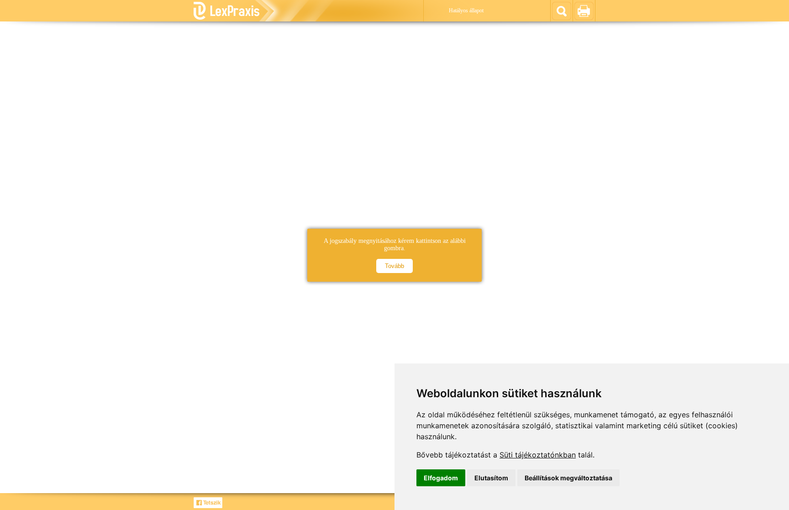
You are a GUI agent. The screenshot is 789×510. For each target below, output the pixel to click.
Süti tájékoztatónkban (538, 454)
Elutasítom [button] (491, 478)
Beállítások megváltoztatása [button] (568, 478)
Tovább (394, 266)
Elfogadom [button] (441, 478)
